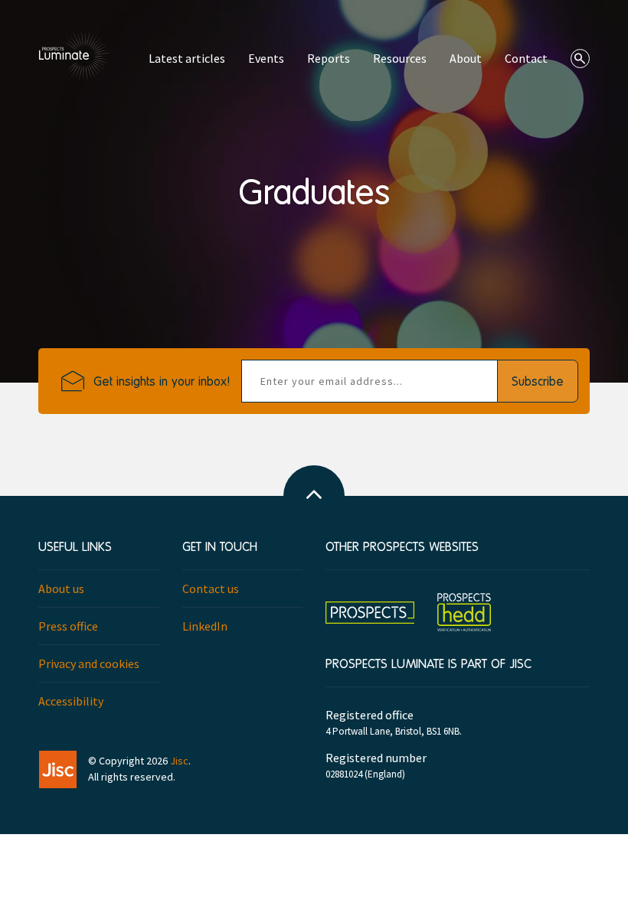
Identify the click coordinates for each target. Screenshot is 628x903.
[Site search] (580, 58)
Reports (328, 58)
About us (61, 588)
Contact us (210, 588)
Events (266, 58)
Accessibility (70, 701)
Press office (68, 626)
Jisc (179, 761)
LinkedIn (204, 626)
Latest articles (187, 58)
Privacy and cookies (88, 663)
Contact (526, 58)
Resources (400, 58)
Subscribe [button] (538, 380)
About (466, 58)
